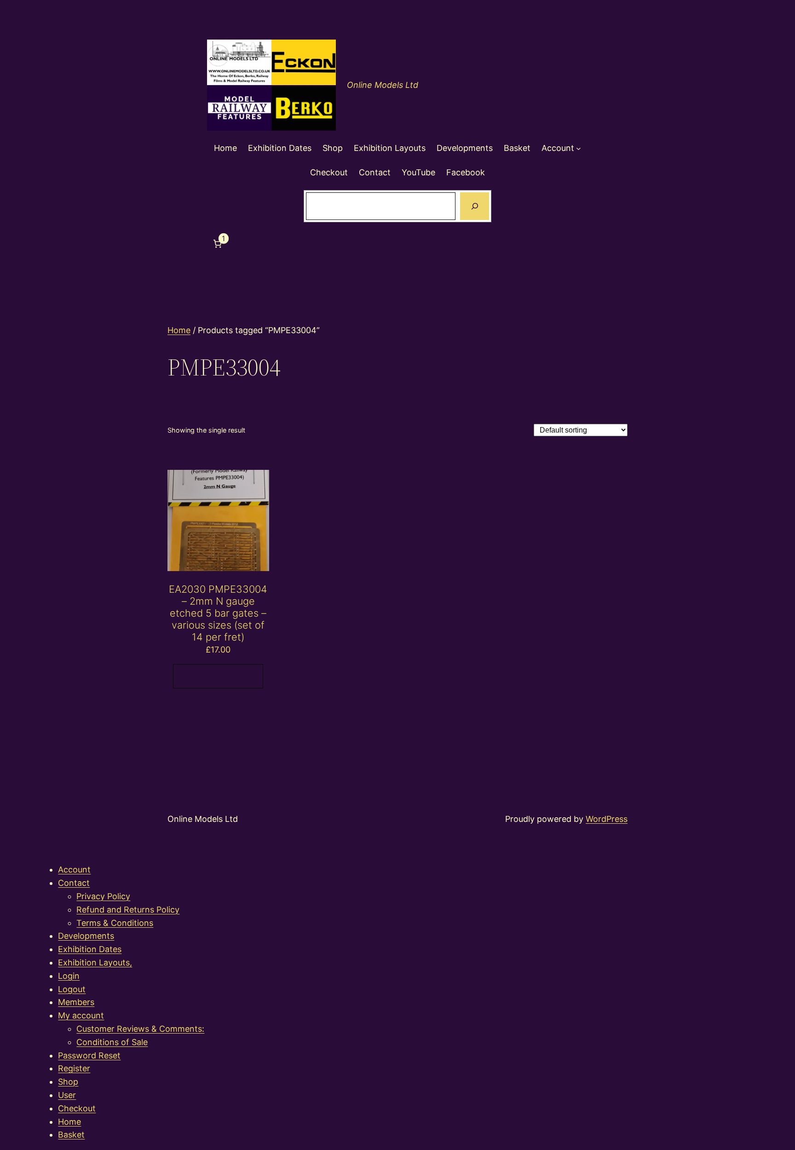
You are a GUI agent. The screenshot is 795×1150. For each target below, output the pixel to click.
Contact (74, 883)
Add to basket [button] (218, 675)
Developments (86, 936)
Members (76, 1002)
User (67, 1095)
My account (81, 1015)
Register (74, 1068)
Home (178, 330)
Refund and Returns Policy (127, 909)
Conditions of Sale (112, 1042)
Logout (72, 989)
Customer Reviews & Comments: (140, 1029)
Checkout (77, 1108)
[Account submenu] (578, 148)
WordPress (607, 819)
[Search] (474, 206)
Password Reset (89, 1055)
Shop (68, 1081)
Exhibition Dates (89, 949)
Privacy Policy (103, 896)
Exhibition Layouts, (95, 962)
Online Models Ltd (382, 85)
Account (74, 869)
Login (69, 976)
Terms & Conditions (114, 923)
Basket (71, 1134)
